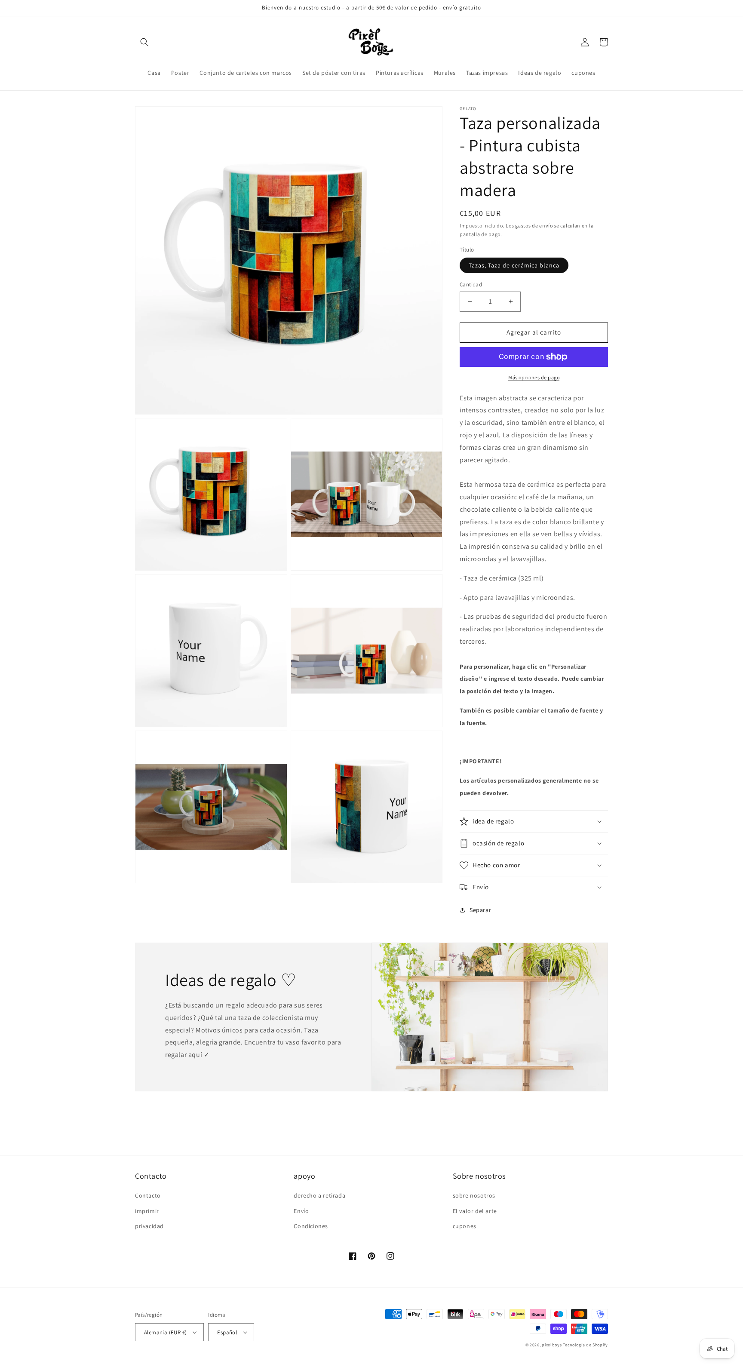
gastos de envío (534, 225)
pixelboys (552, 1345)
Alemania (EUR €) (165, 1332)
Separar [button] (480, 910)
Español (227, 1332)
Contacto (148, 1195)
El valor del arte (475, 1211)
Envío (301, 1211)
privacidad (149, 1226)
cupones (464, 1226)
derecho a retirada (319, 1195)
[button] (144, 42)
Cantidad (471, 284)
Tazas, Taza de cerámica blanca (514, 265)
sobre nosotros (474, 1195)
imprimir (147, 1211)
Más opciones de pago (533, 377)
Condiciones (311, 1226)
